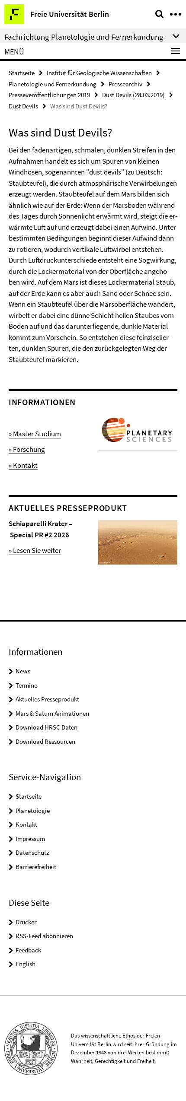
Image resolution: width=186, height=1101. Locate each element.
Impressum (30, 838)
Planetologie (33, 810)
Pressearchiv (125, 84)
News (23, 671)
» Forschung (27, 449)
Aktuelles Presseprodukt (47, 699)
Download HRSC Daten (46, 727)
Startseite (22, 73)
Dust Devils (23, 106)
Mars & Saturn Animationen (52, 713)
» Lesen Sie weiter (35, 550)
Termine (26, 685)
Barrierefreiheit (36, 867)
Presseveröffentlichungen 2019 (49, 95)
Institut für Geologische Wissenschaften (99, 73)
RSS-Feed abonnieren (44, 936)
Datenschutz (32, 852)
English (25, 964)
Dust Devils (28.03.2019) (133, 95)
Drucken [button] (27, 922)
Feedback (28, 950)
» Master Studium (35, 433)
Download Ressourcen (45, 741)
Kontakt (26, 824)
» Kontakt (23, 465)
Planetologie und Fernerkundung (52, 84)
